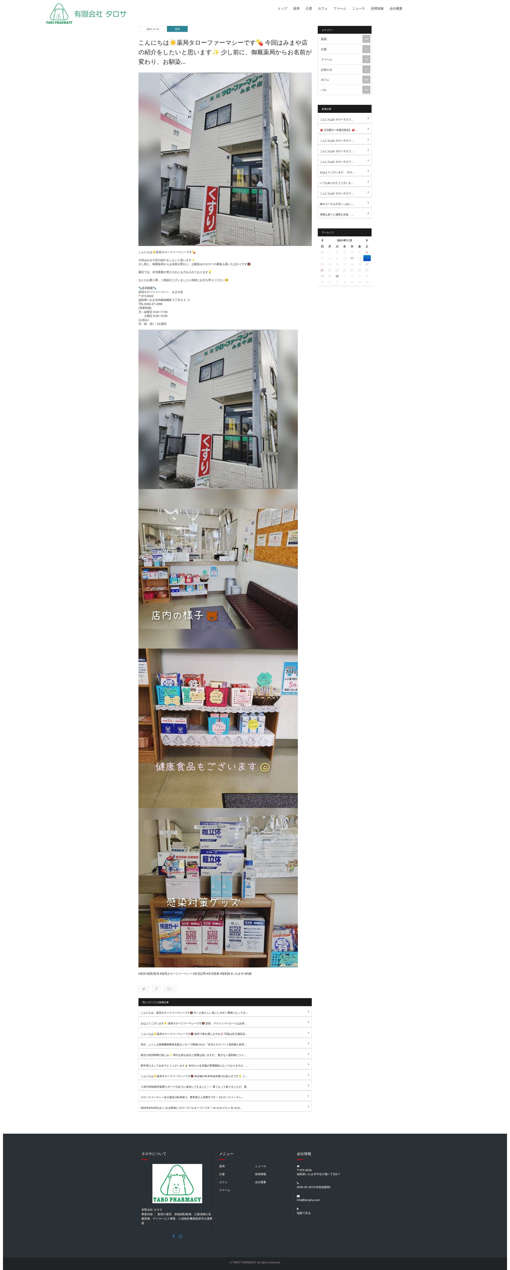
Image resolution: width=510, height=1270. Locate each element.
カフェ (323, 8)
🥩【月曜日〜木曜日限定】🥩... (338, 130)
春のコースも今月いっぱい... (336, 204)
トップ (282, 8)
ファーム (339, 8)
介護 (309, 8)
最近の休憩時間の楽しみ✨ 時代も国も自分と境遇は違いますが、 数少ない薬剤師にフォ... (193, 1055)
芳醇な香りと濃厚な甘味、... (336, 214)
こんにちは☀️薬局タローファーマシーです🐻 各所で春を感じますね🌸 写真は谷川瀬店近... (194, 1034)
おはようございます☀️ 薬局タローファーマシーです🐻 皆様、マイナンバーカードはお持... (194, 1023)
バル (344, 90)
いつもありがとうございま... (336, 183)
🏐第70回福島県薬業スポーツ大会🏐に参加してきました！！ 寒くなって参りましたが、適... (195, 1086)
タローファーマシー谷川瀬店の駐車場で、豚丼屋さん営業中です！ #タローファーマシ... (192, 1097)
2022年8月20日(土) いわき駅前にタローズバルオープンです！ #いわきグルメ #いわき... (191, 1108)
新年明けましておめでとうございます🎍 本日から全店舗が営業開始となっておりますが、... (194, 1065)
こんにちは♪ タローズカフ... (336, 119)
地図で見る (304, 1213)
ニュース (358, 8)
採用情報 (377, 8)
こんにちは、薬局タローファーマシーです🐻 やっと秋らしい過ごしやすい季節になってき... (194, 1012)
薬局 (296, 8)
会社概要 (396, 8)
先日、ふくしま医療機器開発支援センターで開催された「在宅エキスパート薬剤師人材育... (194, 1044)
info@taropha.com (308, 1200)
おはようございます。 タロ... (337, 172)
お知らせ (344, 69)
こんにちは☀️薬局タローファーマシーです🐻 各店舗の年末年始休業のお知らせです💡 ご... (194, 1076)
